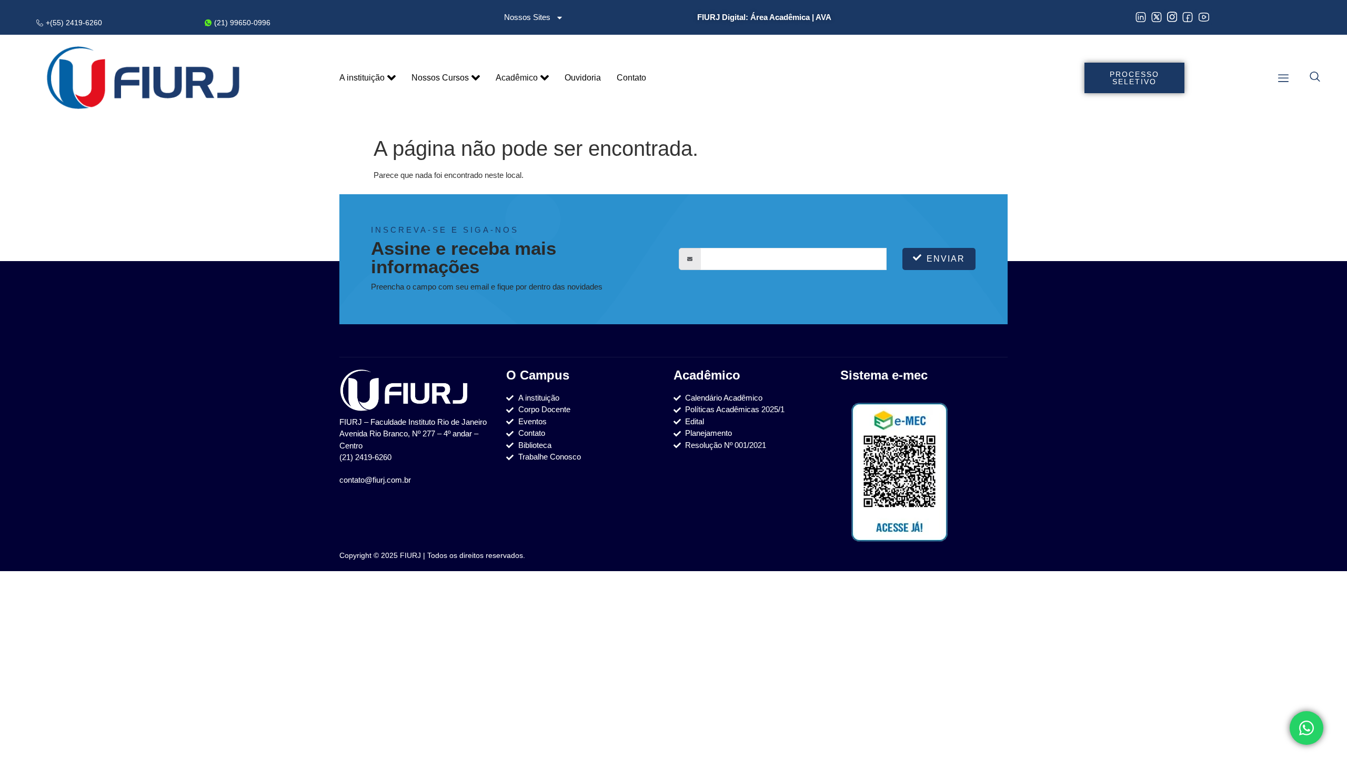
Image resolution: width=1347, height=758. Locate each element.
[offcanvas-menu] (1283, 78)
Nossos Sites (527, 17)
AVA (823, 17)
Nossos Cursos (440, 77)
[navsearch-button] (1315, 78)
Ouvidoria (583, 77)
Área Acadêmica (780, 17)
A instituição (362, 77)
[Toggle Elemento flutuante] (1306, 728)
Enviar (946, 258)
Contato (631, 77)
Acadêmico (517, 77)
